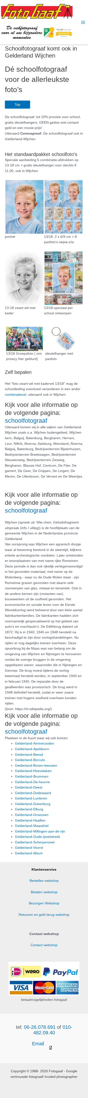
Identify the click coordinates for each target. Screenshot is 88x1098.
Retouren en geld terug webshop (44, 915)
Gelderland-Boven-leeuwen (36, 765)
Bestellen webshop (44, 881)
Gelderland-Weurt (29, 853)
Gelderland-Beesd (29, 754)
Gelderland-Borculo (30, 760)
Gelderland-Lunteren (31, 798)
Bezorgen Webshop (44, 903)
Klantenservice (44, 869)
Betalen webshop (44, 892)
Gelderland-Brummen (31, 776)
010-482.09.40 (52, 1029)
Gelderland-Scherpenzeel (35, 842)
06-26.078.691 (39, 1027)
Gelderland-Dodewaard (33, 793)
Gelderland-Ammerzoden (34, 743)
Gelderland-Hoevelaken (33, 771)
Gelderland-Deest (28, 787)
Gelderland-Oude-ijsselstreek (37, 837)
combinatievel (15, 394)
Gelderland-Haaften (30, 820)
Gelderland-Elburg (29, 809)
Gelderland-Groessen (31, 815)
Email (38, 1043)
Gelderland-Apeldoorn (32, 749)
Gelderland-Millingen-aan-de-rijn (40, 831)
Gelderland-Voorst (29, 847)
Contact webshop (44, 945)
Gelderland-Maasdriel (31, 826)
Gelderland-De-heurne (32, 782)
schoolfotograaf (26, 420)
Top (17, 104)
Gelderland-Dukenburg (32, 804)
